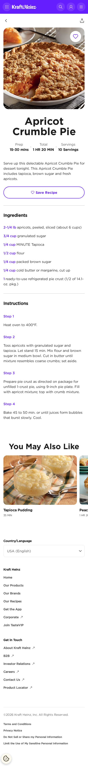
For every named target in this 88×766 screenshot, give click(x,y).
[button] (7, 7)
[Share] (82, 21)
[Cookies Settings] (6, 758)
